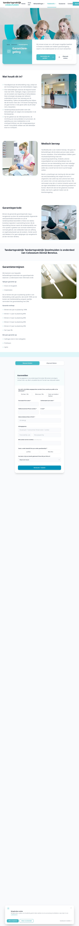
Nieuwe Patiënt (27, 363)
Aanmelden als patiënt (45, 57)
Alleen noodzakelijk (26, 921)
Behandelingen (38, 4)
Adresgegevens (22, 426)
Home (23, 4)
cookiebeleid (14, 915)
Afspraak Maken (52, 363)
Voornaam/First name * (24, 400)
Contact (70, 4)
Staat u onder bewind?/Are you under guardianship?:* (32, 448)
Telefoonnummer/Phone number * (27, 408)
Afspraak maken (65, 57)
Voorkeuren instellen (65, 921)
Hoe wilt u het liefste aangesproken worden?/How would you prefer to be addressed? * (38, 390)
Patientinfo (14, 44)
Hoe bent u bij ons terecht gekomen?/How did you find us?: (34, 456)
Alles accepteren (12, 921)
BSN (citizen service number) (30, 439)
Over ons (29, 4)
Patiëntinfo (51, 4)
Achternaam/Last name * (47, 400)
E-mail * (43, 408)
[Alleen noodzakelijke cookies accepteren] (71, 908)
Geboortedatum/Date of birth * (26, 417)
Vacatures (62, 4)
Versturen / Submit (39, 468)
